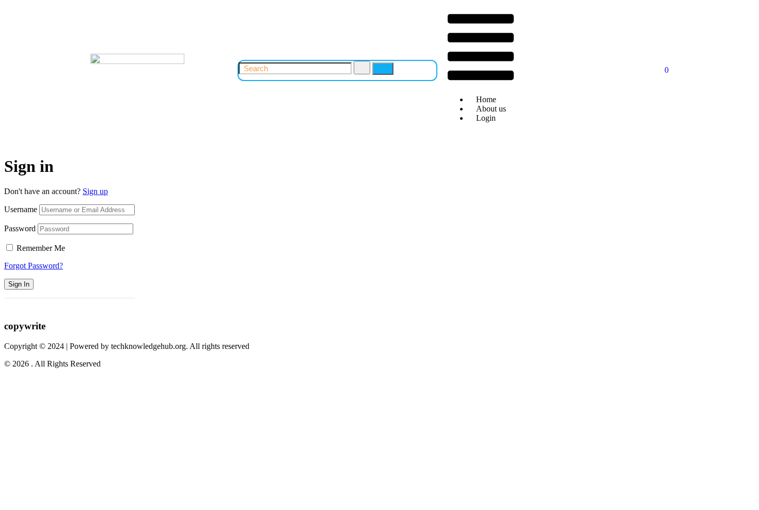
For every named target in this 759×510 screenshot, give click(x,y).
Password (20, 228)
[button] (481, 48)
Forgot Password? (33, 265)
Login (486, 118)
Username (20, 209)
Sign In (18, 284)
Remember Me (41, 248)
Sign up (95, 191)
